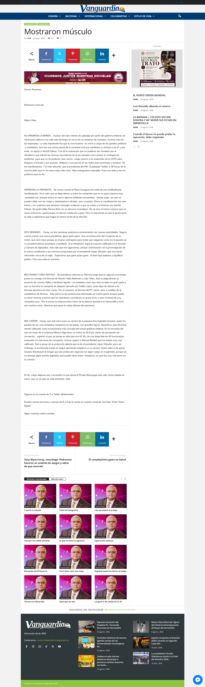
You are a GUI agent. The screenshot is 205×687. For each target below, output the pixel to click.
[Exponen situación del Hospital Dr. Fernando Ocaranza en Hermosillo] (86, 627)
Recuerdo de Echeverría (35, 571)
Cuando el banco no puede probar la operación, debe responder (154, 135)
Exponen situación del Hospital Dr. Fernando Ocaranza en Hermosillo (109, 625)
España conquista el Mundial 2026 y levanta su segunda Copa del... (165, 640)
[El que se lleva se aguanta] (75, 526)
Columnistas (30, 24)
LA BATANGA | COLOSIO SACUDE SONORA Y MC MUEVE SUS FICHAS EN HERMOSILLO (154, 120)
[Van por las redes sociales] (40, 526)
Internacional (94, 16)
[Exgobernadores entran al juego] (111, 557)
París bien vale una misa (71, 571)
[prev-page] (121, 479)
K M (29, 38)
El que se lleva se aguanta (72, 540)
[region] (75, 77)
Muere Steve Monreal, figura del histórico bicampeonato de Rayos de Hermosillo (165, 625)
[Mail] (167, 2)
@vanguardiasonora (120, 609)
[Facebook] (157, 2)
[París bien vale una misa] (75, 557)
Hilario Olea (44, 24)
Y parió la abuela (32, 510)
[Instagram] (162, 2)
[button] (179, 16)
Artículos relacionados (36, 479)
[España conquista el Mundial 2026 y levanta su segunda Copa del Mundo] (141, 642)
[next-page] (125, 479)
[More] (114, 56)
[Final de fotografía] (75, 496)
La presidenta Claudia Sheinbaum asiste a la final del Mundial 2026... (164, 656)
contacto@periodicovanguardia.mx (53, 640)
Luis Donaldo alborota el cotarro (151, 106)
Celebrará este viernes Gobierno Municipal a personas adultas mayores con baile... (110, 660)
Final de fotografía (68, 510)
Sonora (53, 16)
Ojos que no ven (67, 601)
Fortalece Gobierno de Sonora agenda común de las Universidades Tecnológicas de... (112, 642)
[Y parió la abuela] (40, 496)
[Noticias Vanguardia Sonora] (102, 9)
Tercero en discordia (34, 601)
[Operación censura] (111, 526)
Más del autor (57, 479)
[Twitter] (177, 2)
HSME (135, 99)
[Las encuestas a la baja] (111, 496)
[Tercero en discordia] (40, 587)
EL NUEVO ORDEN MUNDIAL (149, 95)
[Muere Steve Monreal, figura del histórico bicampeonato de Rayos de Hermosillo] (141, 627)
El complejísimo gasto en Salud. (108, 459)
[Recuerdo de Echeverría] (40, 557)
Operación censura (104, 540)
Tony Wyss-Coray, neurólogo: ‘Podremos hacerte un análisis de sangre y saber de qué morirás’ (48, 463)
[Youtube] (182, 2)
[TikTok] (172, 2)
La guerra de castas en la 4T (108, 601)
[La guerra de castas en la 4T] (111, 587)
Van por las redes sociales (37, 540)
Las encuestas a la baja (106, 510)
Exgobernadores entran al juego (110, 571)
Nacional (71, 16)
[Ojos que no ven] (75, 587)
